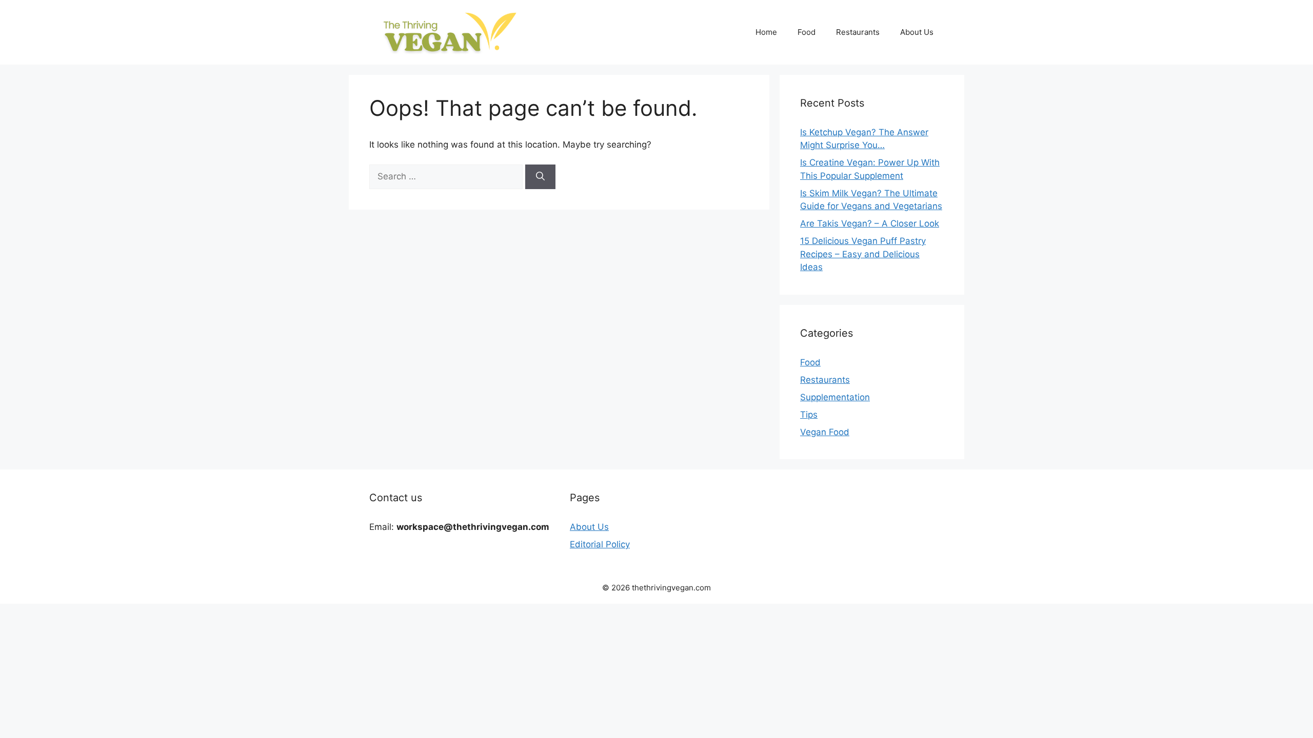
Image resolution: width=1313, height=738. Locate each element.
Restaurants (858, 32)
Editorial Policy (600, 544)
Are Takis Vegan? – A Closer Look (869, 223)
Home (766, 32)
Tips (809, 414)
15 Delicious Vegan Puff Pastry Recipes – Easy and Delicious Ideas (863, 254)
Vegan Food (824, 432)
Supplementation (835, 397)
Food (806, 32)
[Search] (540, 177)
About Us (916, 32)
